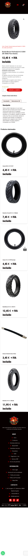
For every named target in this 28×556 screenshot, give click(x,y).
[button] (17, 4)
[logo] (8, 5)
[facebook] (10, 500)
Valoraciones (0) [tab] (16, 101)
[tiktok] (17, 500)
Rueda (6, 46)
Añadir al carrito (14, 90)
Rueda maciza (13, 95)
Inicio (3, 46)
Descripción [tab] (6, 101)
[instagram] (14, 500)
